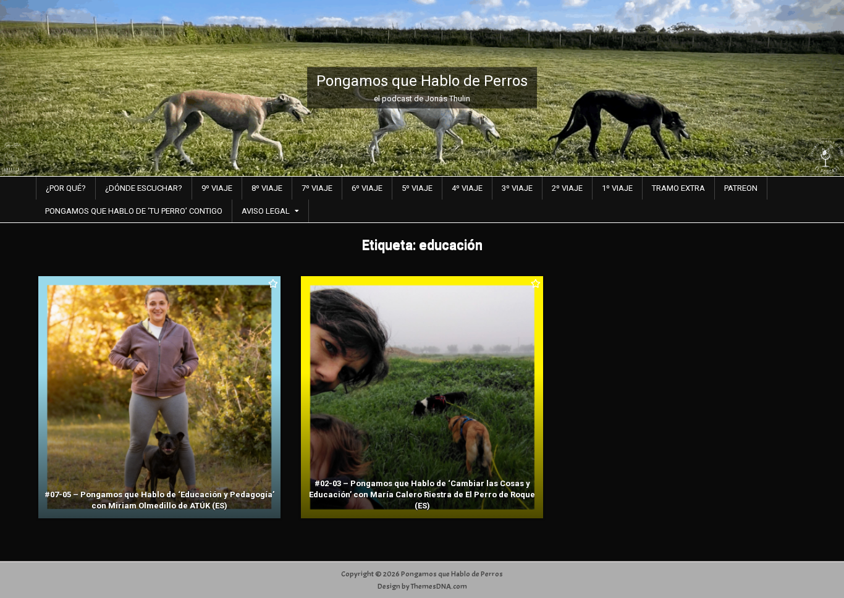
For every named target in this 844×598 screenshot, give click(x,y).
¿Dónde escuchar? (143, 188)
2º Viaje (567, 188)
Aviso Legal (266, 211)
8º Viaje (266, 188)
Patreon (740, 188)
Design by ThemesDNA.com (422, 586)
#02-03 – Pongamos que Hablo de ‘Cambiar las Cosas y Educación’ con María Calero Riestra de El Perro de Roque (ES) (422, 494)
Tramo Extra (678, 188)
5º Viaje (417, 188)
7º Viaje (317, 188)
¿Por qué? (66, 188)
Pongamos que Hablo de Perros (422, 81)
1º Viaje (617, 188)
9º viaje (216, 188)
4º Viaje (467, 188)
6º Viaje (367, 188)
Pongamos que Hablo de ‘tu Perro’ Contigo (133, 211)
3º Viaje (517, 188)
